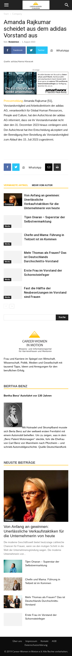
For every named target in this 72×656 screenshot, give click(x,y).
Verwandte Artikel (16, 185)
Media (7, 226)
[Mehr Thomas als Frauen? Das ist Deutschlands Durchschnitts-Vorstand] (13, 257)
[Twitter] (16, 167)
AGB (54, 641)
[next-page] (12, 306)
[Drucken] (57, 167)
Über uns (17, 641)
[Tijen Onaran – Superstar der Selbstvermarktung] (13, 221)
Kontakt (44, 641)
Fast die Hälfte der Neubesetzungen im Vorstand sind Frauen (45, 292)
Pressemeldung (13, 100)
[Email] (48, 167)
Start (6, 13)
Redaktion (13, 41)
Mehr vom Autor (42, 185)
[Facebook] (7, 167)
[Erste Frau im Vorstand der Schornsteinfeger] (13, 274)
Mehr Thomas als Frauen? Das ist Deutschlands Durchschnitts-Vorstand (45, 257)
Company (17, 13)
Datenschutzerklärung (36, 645)
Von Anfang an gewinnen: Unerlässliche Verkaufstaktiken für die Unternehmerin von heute (34, 531)
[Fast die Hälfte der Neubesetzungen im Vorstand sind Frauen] (13, 292)
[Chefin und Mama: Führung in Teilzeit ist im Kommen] (13, 239)
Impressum (31, 641)
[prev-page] (6, 306)
